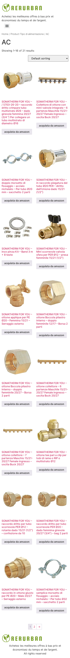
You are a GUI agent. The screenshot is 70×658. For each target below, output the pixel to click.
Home (5, 34)
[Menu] (7, 26)
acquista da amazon (16, 131)
